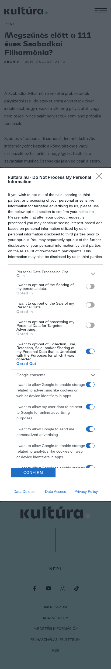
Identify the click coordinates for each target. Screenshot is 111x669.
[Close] (100, 178)
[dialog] (55, 334)
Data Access (55, 491)
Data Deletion (25, 491)
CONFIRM (33, 473)
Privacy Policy (86, 491)
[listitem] (55, 274)
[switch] (90, 286)
